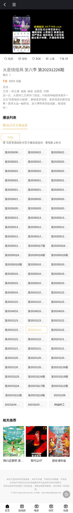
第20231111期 (13, 395)
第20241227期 (36, 292)
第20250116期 (36, 255)
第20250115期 (59, 255)
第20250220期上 (60, 171)
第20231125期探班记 (14, 376)
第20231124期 (36, 376)
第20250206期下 (60, 199)
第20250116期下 (60, 245)
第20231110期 (36, 395)
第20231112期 (59, 385)
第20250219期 (36, 180)
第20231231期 (13, 320)
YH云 (10, 137)
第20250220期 (13, 180)
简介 (7, 74)
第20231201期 (36, 367)
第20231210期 (59, 348)
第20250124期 (59, 227)
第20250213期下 (14, 189)
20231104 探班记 (14, 404)
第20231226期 (36, 329)
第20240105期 (59, 311)
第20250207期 (36, 199)
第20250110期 (13, 264)
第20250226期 (59, 161)
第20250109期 (13, 273)
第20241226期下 (60, 292)
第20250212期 (13, 199)
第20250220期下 (37, 171)
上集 (50, 58)
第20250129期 (36, 227)
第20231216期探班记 (14, 348)
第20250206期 (36, 208)
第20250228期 (36, 152)
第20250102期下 (14, 283)
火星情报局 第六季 (20, 69)
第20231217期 (59, 339)
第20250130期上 (60, 217)
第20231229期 (59, 320)
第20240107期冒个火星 (14, 311)
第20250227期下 (60, 152)
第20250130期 (13, 227)
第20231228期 (13, 329)
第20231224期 (59, 329)
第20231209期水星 (14, 357)
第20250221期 (13, 171)
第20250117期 (36, 245)
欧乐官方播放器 (15, 125)
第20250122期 (13, 245)
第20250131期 (13, 217)
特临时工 (59, 404)
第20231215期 (36, 348)
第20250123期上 (37, 236)
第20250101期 (13, 292)
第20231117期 (36, 385)
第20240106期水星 (37, 311)
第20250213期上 (37, 189)
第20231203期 (59, 357)
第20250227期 (36, 161)
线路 (8, 58)
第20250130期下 (37, 217)
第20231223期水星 (14, 339)
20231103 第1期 (37, 404)
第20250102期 (59, 283)
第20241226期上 (14, 301)
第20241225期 (59, 301)
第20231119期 (59, 376)
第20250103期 (59, 273)
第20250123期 (59, 236)
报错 (22, 58)
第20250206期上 (14, 208)
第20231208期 (36, 357)
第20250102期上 (37, 283)
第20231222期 (36, 339)
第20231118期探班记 (14, 385)
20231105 (60, 395)
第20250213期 (59, 189)
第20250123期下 (14, 236)
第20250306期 (13, 152)
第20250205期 (59, 208)
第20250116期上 (14, 255)
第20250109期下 (37, 264)
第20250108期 (36, 273)
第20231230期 (36, 320)
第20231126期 (59, 367)
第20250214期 (59, 180)
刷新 (36, 58)
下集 (63, 58)
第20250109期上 (60, 264)
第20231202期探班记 (14, 367)
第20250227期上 (14, 161)
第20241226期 (36, 301)
